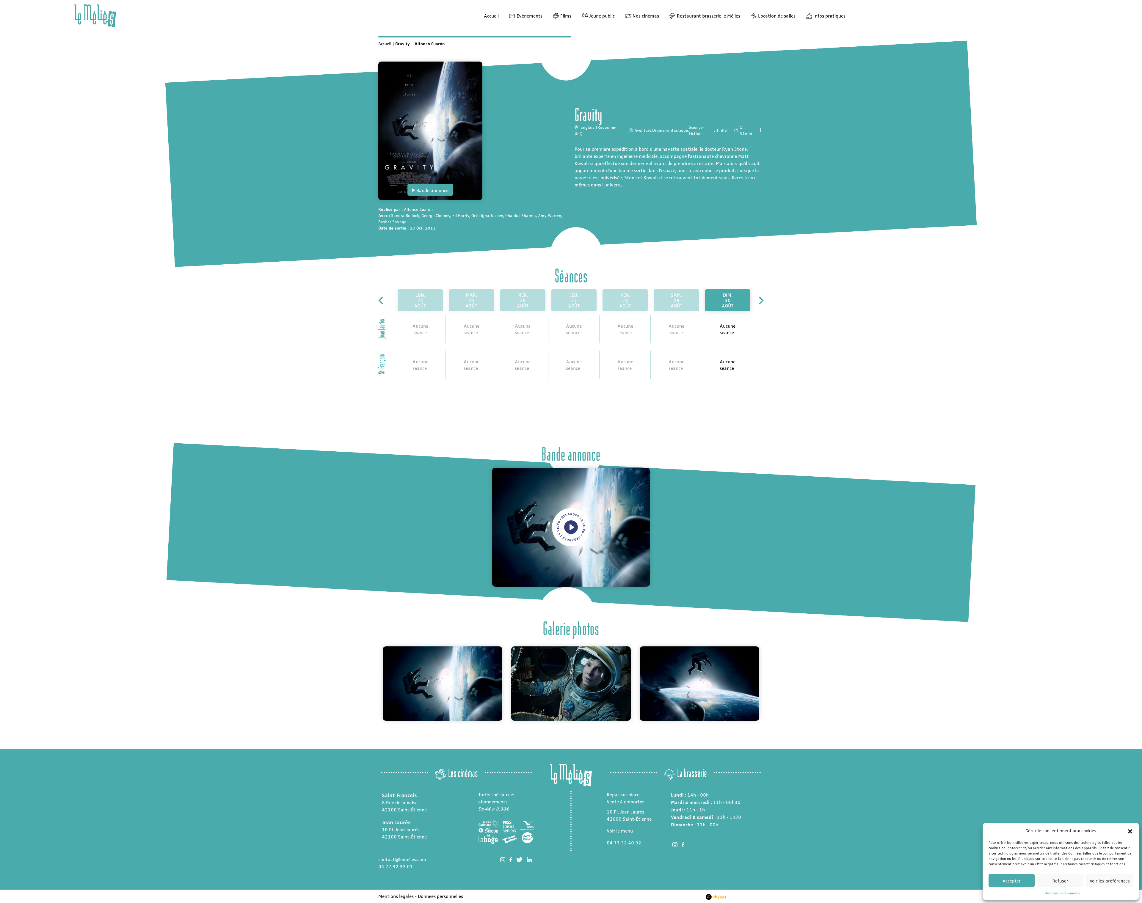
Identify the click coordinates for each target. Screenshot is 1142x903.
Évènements (529, 15)
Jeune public (602, 15)
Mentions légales (396, 896)
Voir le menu (620, 830)
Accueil (491, 15)
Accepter (1012, 881)
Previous (374, 684)
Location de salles (777, 15)
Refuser (1060, 881)
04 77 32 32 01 (395, 866)
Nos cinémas (646, 15)
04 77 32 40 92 (624, 842)
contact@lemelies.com (402, 859)
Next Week (760, 300)
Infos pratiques (829, 15)
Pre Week (381, 300)
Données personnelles (1062, 893)
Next (768, 684)
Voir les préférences (1110, 881)
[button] (1130, 830)
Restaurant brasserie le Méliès (708, 15)
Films (565, 15)
